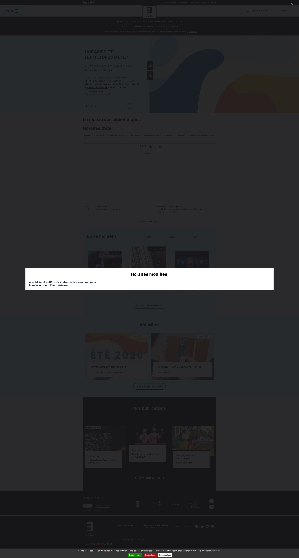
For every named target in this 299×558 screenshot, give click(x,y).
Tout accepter (135, 555)
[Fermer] (291, 4)
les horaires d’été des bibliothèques (54, 285)
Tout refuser (150, 555)
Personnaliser (165, 555)
